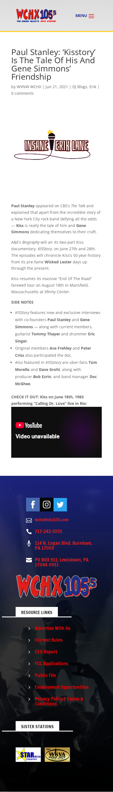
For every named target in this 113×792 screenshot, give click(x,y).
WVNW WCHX (29, 86)
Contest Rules (49, 639)
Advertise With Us (52, 628)
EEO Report (46, 651)
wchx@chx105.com (52, 520)
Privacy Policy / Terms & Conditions (59, 701)
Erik (92, 86)
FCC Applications (51, 663)
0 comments (22, 93)
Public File (45, 675)
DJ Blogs (79, 86)
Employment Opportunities (62, 686)
